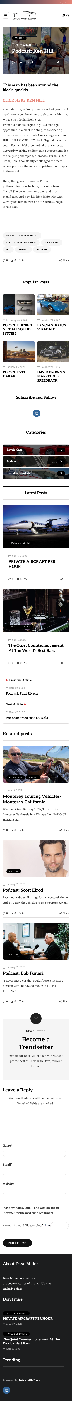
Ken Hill (23, 249)
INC (8, 249)
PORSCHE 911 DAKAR (14, 374)
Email (7, 1164)
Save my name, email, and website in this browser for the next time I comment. (31, 1210)
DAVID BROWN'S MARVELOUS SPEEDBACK (51, 376)
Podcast (19, 38)
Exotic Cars (15, 777)
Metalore (42, 249)
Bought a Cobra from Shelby (22, 235)
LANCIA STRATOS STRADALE (51, 327)
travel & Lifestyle (20, 543)
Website (8, 1183)
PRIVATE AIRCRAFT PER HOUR (28, 1319)
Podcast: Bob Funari (23, 973)
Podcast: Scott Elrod (23, 890)
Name (7, 1145)
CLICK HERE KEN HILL (24, 100)
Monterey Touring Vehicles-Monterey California (32, 799)
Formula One (52, 242)
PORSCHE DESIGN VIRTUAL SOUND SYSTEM (17, 329)
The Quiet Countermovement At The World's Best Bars (36, 648)
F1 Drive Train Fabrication (21, 242)
